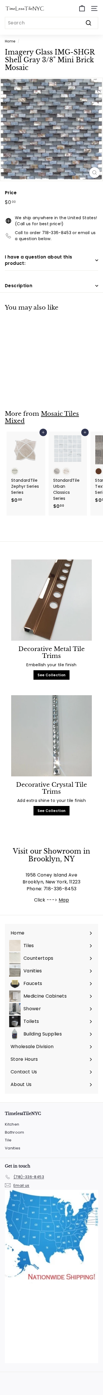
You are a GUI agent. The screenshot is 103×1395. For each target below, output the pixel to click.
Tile (8, 1140)
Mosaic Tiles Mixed (42, 417)
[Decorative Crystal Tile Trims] (51, 735)
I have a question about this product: (38, 260)
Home (10, 41)
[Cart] (82, 8)
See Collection (51, 675)
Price (11, 193)
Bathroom (14, 1132)
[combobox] (51, 23)
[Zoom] (94, 172)
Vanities (13, 1148)
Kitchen (12, 1124)
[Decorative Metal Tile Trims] (51, 600)
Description (18, 286)
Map (64, 900)
